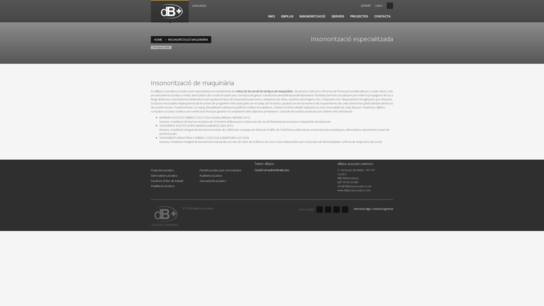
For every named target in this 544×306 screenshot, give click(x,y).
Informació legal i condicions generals (373, 208)
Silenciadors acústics (164, 175)
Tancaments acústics (213, 181)
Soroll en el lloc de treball (167, 181)
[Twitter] (328, 209)
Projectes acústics (162, 170)
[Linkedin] (336, 209)
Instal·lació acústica (162, 186)
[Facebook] (319, 209)
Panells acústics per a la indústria (220, 170)
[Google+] (345, 209)
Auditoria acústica (211, 175)
